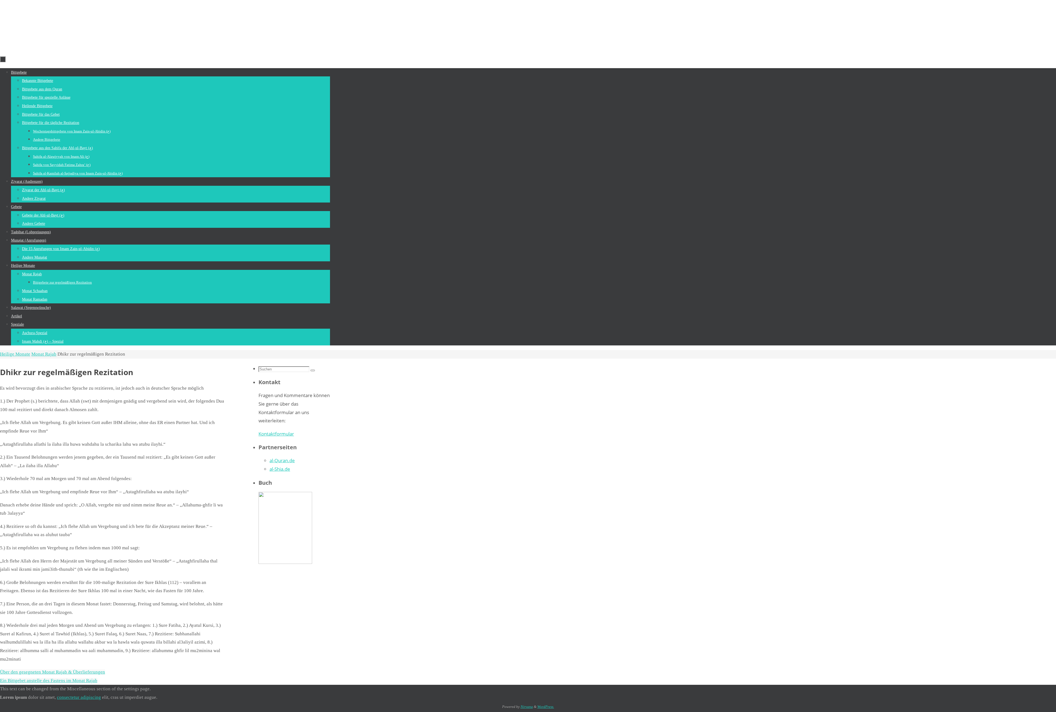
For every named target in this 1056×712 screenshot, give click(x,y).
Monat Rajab (43, 354)
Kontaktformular (276, 434)
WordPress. (545, 707)
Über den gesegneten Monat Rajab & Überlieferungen (52, 672)
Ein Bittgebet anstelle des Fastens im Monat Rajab (48, 680)
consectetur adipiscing (79, 697)
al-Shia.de (280, 469)
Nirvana (527, 707)
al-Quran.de (282, 460)
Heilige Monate (15, 354)
